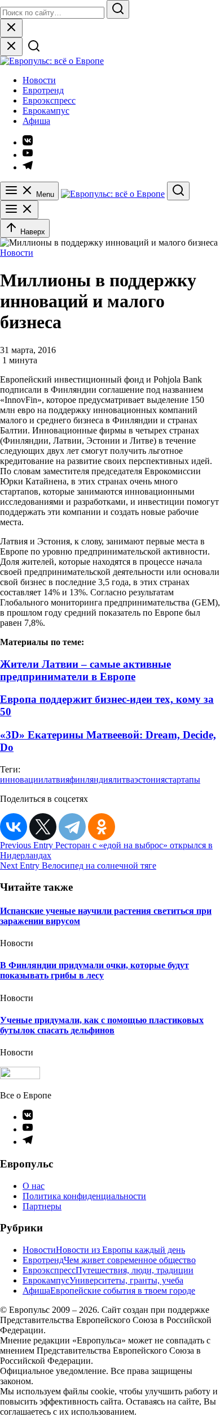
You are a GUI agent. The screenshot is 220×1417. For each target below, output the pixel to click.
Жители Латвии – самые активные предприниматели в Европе (85, 670)
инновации (21, 779)
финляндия (90, 779)
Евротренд (43, 90)
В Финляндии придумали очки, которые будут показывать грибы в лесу (94, 970)
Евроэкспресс (49, 100)
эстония (149, 779)
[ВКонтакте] (13, 826)
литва (123, 779)
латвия (56, 779)
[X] (42, 826)
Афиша (36, 121)
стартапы (182, 779)
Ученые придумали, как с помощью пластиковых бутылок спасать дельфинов (102, 1025)
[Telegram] (72, 826)
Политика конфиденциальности (84, 1196)
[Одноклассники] (101, 826)
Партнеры (42, 1206)
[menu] (19, 209)
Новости (39, 80)
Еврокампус (46, 110)
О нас (34, 1186)
